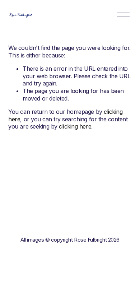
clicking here (75, 126)
